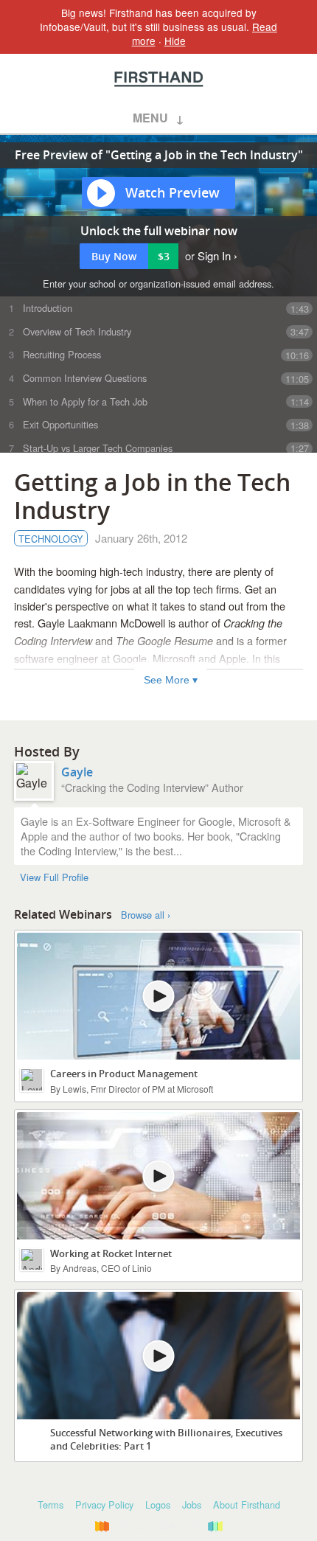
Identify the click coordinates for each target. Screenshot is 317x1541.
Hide (175, 40)
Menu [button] (150, 117)
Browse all (142, 915)
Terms (50, 1504)
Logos (157, 1504)
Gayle (77, 772)
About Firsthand (246, 1504)
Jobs (191, 1504)
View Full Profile (54, 877)
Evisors (158, 79)
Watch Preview (172, 192)
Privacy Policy (104, 1504)
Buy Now (130, 256)
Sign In (214, 255)
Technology (50, 539)
